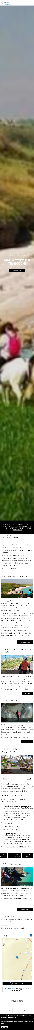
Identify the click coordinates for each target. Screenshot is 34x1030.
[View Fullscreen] (4, 946)
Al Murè (27, 693)
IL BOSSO (27, 742)
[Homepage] (5, 3)
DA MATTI (27, 855)
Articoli (9, 535)
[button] (29, 779)
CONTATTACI (17, 530)
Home (3, 535)
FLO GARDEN (15, 855)
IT (27, 3)
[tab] (9, 1009)
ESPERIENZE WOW (26, 528)
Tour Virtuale (19, 983)
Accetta (4, 1027)
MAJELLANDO (25, 642)
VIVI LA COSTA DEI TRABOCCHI (20, 989)
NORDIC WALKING (21, 526)
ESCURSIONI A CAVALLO (10, 524)
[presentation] (9, 1009)
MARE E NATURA (17, 270)
